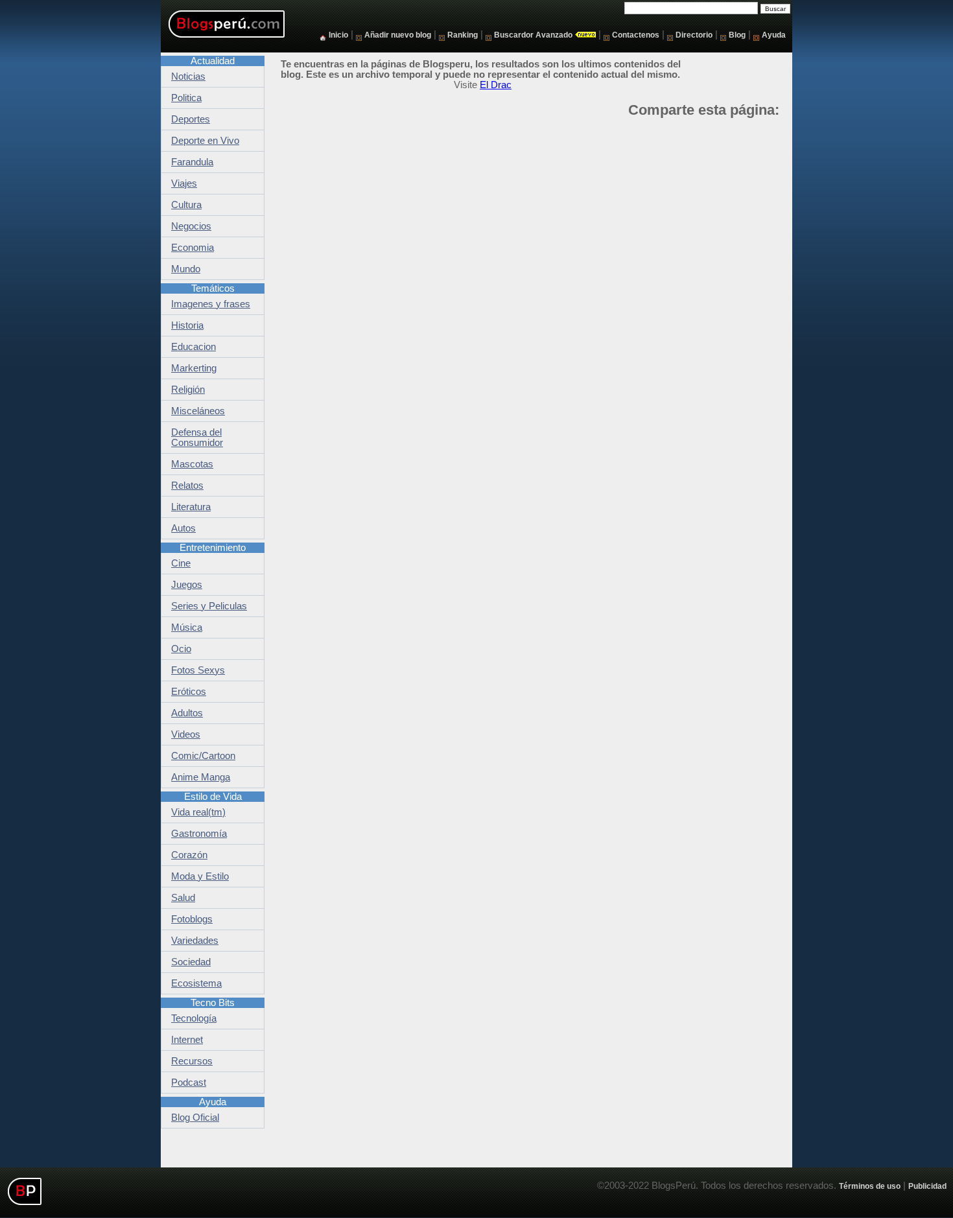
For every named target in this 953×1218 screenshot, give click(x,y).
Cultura (186, 205)
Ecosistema (196, 983)
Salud (183, 898)
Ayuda (774, 34)
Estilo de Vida (213, 796)
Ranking (462, 34)
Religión (188, 389)
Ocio (181, 649)
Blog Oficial (195, 1117)
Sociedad (191, 962)
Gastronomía (199, 833)
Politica (186, 98)
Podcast (188, 1082)
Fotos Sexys (198, 670)
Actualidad (213, 61)
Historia (187, 325)
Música (186, 627)
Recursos (192, 1061)
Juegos (186, 585)
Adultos (187, 713)
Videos (185, 734)
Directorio (694, 34)
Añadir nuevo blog (397, 34)
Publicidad (927, 1186)
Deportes (190, 119)
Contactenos (635, 34)
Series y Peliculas (209, 606)
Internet (187, 1040)
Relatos (187, 485)
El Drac (496, 85)
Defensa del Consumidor (197, 437)
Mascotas (192, 464)
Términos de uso (869, 1186)
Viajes (184, 183)
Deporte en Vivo (205, 140)
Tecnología (194, 1018)
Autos (183, 528)
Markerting (194, 368)
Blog (737, 34)
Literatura (191, 507)
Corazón (189, 855)
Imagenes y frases (210, 304)
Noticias (188, 76)
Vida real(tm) (198, 812)
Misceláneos (198, 411)
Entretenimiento (213, 548)
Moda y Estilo (200, 876)
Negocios (191, 226)
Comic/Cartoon (203, 756)
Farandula (192, 162)
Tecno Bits (213, 1003)
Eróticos (188, 691)
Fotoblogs (192, 919)
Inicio (338, 34)
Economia (192, 247)
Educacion (193, 347)
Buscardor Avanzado (533, 34)
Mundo (185, 269)
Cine (181, 563)
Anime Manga (200, 777)
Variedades (194, 940)
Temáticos (213, 288)
